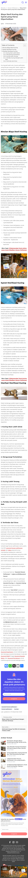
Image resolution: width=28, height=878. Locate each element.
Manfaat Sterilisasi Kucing (10, 51)
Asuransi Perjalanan (14, 658)
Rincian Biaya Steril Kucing (10, 47)
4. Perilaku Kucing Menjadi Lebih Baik (14, 58)
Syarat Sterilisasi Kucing (9, 49)
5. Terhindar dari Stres (11, 61)
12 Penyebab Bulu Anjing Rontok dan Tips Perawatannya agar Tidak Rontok (17, 753)
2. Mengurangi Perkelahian (12, 54)
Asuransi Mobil (5, 656)
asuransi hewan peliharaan (9, 707)
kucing (16, 709)
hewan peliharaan (7, 709)
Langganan (14, 698)
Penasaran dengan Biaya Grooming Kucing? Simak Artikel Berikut (17, 741)
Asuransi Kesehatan (7, 652)
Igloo (2, 23)
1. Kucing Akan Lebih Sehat (12, 53)
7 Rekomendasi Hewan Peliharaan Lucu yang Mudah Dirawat (16, 759)
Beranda (3, 8)
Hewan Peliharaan (13, 8)
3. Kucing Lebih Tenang (11, 56)
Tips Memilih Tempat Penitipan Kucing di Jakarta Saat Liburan (16, 747)
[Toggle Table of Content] (24, 45)
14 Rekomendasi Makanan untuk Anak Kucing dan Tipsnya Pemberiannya (17, 765)
